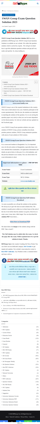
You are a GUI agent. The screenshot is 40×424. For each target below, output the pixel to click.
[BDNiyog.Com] (20, 3)
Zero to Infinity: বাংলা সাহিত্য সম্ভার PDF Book (14, 305)
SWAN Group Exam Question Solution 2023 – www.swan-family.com (16, 85)
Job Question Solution (13, 11)
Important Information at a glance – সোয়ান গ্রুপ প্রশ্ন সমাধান (17, 92)
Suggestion (5, 393)
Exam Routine (6, 341)
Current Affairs (7, 332)
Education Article (7, 335)
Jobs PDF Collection (8, 367)
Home (4, 11)
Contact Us (32, 417)
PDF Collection (7, 379)
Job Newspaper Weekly (9, 361)
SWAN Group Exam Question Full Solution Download (18, 95)
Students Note (6, 390)
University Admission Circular (11, 396)
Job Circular (6, 355)
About (7, 417)
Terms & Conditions (15, 417)
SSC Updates (6, 387)
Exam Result (6, 338)
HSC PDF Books (7, 350)
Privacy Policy (24, 417)
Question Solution (7, 381)
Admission (5, 327)
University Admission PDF (10, 399)
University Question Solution (10, 405)
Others (4, 376)
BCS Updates (6, 329)
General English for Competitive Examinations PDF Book (17, 313)
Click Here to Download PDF (20, 221)
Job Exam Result (7, 358)
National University (8, 373)
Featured (5, 344)
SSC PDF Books (7, 384)
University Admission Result (10, 402)
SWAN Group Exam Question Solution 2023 (15, 88)
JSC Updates (6, 370)
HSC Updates (6, 353)
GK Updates (6, 347)
